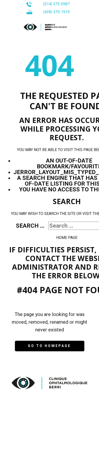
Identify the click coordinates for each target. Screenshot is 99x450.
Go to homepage (49, 346)
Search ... (30, 225)
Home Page (66, 237)
